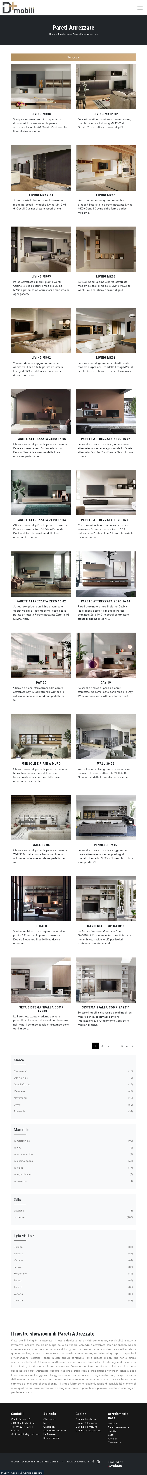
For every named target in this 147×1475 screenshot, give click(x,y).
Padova (73, 1267)
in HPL (73, 1147)
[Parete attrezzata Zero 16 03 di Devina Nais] (106, 492)
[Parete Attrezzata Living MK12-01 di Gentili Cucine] (41, 168)
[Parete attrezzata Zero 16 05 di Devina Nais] (106, 411)
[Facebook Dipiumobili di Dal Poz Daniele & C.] (94, 1461)
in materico (73, 1181)
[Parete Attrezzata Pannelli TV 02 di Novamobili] (106, 817)
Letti (111, 1435)
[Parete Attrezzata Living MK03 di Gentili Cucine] (106, 249)
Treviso (73, 1287)
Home (52, 34)
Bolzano (73, 1253)
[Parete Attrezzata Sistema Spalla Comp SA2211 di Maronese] (106, 980)
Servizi (47, 1423)
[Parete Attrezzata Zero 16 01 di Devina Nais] (106, 574)
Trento (73, 1280)
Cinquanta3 (73, 1071)
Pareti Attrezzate (89, 34)
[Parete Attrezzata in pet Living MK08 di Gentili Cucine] (41, 86)
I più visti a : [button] (24, 1235)
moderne (73, 1217)
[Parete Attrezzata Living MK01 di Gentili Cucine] (106, 330)
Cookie (15, 1472)
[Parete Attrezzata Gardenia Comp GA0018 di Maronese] (106, 898)
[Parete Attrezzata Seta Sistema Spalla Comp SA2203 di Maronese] (41, 980)
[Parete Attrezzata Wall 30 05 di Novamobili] (41, 817)
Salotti (112, 1431)
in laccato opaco (73, 1161)
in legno (73, 1167)
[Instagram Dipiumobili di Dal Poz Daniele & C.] (97, 1461)
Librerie (113, 1423)
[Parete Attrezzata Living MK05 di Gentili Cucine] (41, 249)
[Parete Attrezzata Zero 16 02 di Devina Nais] (41, 574)
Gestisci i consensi (33, 1472)
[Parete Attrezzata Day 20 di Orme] (41, 655)
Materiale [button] (21, 1129)
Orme (73, 1104)
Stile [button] (17, 1199)
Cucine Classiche (86, 1423)
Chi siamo (49, 1419)
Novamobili (73, 1098)
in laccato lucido (73, 1154)
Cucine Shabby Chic (88, 1430)
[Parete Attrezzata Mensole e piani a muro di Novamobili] (41, 736)
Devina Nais (73, 1078)
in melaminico (73, 1141)
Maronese (73, 1091)
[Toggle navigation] (140, 7)
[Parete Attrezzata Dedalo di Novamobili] (41, 898)
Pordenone (73, 1273)
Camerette (114, 1442)
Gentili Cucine (73, 1084)
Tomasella (73, 1111)
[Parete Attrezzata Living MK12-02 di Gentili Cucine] (106, 86)
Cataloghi (49, 1427)
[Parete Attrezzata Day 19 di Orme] (106, 655)
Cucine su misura (86, 1427)
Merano (73, 1260)
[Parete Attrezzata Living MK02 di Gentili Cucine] (41, 330)
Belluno (73, 1247)
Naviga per (73, 57)
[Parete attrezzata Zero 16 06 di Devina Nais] (41, 411)
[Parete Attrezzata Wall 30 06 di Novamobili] (106, 736)
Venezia (73, 1294)
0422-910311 (24, 1427)
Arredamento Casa (68, 34)
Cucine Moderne (86, 1419)
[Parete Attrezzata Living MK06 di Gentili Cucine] (106, 168)
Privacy (5, 1472)
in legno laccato (73, 1174)
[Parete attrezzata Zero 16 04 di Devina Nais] (41, 492)
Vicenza (73, 1300)
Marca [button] (19, 1060)
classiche (73, 1210)
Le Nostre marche (54, 1430)
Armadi (112, 1438)
